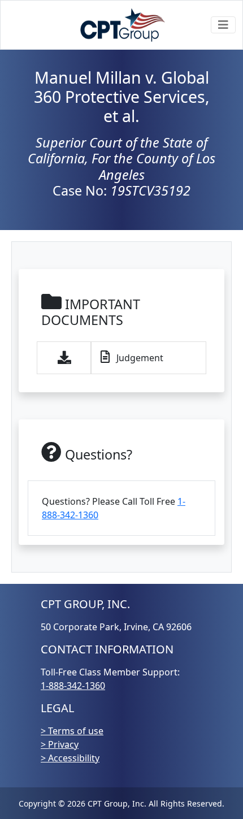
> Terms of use (72, 731)
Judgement (138, 358)
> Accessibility (70, 758)
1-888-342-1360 (73, 685)
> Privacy (60, 744)
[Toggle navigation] (223, 24)
